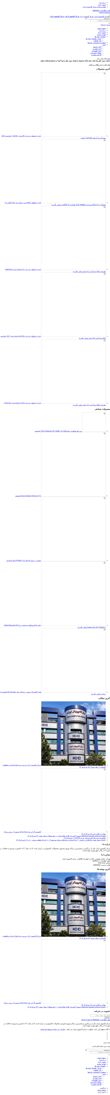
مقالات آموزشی (95, 53)
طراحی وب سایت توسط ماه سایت (52, 1029)
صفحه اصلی (101, 28)
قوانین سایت (101, 34)
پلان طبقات (97, 41)
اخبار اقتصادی (96, 51)
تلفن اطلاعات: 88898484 (101, 10)
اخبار (104, 45)
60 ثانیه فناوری (96, 55)
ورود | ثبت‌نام (105, 25)
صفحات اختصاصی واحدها (97, 43)
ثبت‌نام (107, 1017)
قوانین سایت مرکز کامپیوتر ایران (94, 7)
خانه (108, 59)
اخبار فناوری (96, 49)
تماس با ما (102, 5)
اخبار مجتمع (97, 47)
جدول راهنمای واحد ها (93, 39)
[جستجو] (109, 23)
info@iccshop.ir (104, 12)
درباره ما (102, 3)
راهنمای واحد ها (100, 37)
